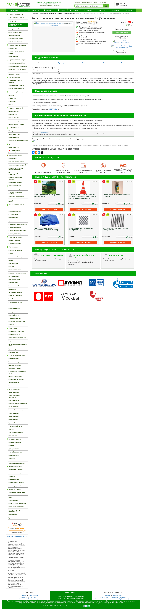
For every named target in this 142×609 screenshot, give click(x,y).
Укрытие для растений (15, 469)
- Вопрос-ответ (117, 595)
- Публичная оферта (125, 599)
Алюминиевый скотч (15, 318)
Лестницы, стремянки (15, 292)
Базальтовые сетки (15, 386)
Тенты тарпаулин (14, 392)
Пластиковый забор (15, 243)
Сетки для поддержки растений (15, 192)
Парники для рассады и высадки (16, 81)
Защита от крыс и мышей (16, 124)
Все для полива (13, 56)
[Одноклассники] (36, 152)
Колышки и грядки (14, 74)
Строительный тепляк (15, 426)
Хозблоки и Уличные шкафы (17, 273)
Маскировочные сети (15, 131)
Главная (35, 13)
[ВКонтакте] (33, 152)
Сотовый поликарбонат (16, 452)
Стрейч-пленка (13, 214)
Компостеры (12, 289)
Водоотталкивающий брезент (18, 403)
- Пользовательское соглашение (105, 599)
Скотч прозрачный (14, 308)
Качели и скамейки (14, 286)
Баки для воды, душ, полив (17, 45)
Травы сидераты (14, 518)
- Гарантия (22, 599)
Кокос (10, 497)
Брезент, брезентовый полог (17, 423)
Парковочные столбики (16, 38)
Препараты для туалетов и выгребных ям (17, 510)
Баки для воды (13, 48)
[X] (42, 152)
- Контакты (23, 595)
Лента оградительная (15, 32)
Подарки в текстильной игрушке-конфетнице (16, 169)
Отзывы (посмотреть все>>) (17, 536)
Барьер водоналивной (15, 21)
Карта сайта (94, 606)
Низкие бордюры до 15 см (17, 63)
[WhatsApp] (88, 606)
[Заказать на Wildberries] (121, 41)
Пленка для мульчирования (17, 230)
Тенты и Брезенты (32, 10)
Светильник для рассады (16, 88)
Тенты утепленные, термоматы (14, 396)
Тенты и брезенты (14, 389)
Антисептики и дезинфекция (14, 151)
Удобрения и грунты (14, 489)
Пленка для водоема (15, 227)
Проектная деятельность (16, 349)
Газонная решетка (14, 240)
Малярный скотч (14, 315)
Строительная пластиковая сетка (17, 372)
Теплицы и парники (14, 439)
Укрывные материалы (15, 466)
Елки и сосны (13, 158)
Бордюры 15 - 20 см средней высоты (17, 70)
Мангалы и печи (13, 263)
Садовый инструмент (15, 250)
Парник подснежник (15, 442)
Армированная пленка (15, 221)
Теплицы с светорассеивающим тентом (17, 459)
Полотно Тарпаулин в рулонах (18, 410)
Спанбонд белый (14, 479)
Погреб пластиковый (15, 299)
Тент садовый (13, 436)
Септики (11, 266)
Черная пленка (13, 217)
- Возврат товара (33, 599)
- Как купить (104, 597)
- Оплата (24, 597)
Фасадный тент (13, 419)
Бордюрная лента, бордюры (17, 60)
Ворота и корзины (14, 341)
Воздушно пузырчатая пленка (18, 224)
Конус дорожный (14, 29)
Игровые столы (13, 352)
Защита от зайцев (14, 111)
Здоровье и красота (14, 144)
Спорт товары (12, 328)
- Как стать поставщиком (118, 597)
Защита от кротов (14, 118)
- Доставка (32, 597)
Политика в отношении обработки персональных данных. (26, 601)
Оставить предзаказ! (121, 33)
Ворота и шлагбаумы (15, 302)
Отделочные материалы (16, 379)
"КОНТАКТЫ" (53, 109)
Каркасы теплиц (14, 455)
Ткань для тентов (14, 407)
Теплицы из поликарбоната (17, 463)
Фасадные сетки (14, 137)
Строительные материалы (16, 355)
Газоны (11, 260)
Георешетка (12, 98)
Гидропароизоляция (15, 365)
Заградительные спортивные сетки (18, 345)
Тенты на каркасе (14, 413)
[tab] (42, 63)
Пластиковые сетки (14, 185)
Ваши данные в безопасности (114, 602)
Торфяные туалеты (15, 270)
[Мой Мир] (39, 152)
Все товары (13, 10)
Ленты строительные (15, 376)
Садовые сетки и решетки (17, 189)
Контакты (129, 10)
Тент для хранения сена (16, 432)
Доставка (115, 10)
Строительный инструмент (17, 257)
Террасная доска (14, 382)
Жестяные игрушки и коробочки (15, 173)
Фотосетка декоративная (16, 197)
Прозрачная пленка (15, 211)
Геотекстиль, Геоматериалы (17, 92)
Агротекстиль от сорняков (17, 473)
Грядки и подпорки (14, 279)
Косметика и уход (14, 147)
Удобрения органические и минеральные (17, 493)
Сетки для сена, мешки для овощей (17, 200)
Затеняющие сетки (14, 134)
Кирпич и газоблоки (14, 368)
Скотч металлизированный (17, 321)
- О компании (33, 595)
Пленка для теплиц (14, 234)
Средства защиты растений (17, 503)
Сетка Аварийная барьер (16, 18)
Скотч (10, 305)
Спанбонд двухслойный (16, 486)
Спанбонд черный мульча (17, 482)
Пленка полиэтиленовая (16, 205)
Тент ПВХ (11, 429)
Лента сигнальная (14, 35)
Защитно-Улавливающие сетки (18, 140)
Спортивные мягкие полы (16, 331)
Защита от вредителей (15, 108)
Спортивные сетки (14, 334)
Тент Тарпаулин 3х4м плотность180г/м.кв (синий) (46, 229)
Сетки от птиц (13, 114)
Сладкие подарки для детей (17, 165)
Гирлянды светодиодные (16, 162)
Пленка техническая (15, 208)
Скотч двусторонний (15, 312)
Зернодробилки (13, 282)
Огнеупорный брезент (15, 400)
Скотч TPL (12, 325)
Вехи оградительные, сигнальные (15, 25)
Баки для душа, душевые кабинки (16, 52)
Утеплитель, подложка (16, 362)
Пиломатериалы (14, 358)
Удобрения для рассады (16, 85)
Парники (75, 10)
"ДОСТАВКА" (45, 133)
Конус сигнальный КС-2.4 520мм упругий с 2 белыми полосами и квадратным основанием (82, 196)
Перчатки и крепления (15, 295)
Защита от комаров (14, 121)
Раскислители (13, 514)
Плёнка (62, 10)
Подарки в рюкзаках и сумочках (15, 178)
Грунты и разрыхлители (16, 507)
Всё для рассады (14, 77)
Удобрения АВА (13, 500)
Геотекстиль (12, 101)
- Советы (107, 595)
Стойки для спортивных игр (17, 338)
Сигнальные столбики (15, 42)
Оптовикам (88, 10)
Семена (11, 253)
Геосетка (11, 95)
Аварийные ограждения (15, 14)
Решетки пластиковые (15, 237)
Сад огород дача (13, 247)
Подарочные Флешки (15, 182)
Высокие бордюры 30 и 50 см (18, 66)
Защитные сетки (13, 127)
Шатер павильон (14, 276)
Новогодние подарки (15, 155)
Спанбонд (49, 10)
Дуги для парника (14, 449)
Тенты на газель (14, 416)
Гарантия (102, 10)
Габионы (11, 105)
